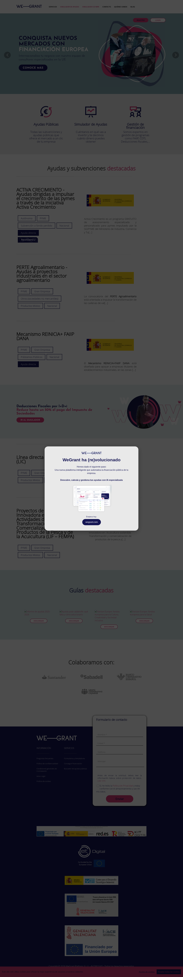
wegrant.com (91, 522)
